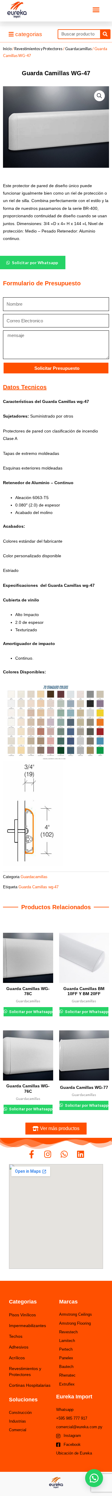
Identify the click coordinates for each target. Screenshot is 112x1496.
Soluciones (23, 1400)
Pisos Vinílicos (22, 1314)
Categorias (23, 1302)
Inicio (7, 49)
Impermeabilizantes (27, 1325)
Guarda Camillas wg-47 (39, 887)
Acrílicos (17, 1357)
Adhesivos (18, 1347)
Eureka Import (74, 1397)
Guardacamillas (78, 49)
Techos (15, 1336)
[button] (96, 10)
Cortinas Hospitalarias (29, 1385)
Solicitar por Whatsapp (30, 1011)
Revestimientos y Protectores (38, 49)
